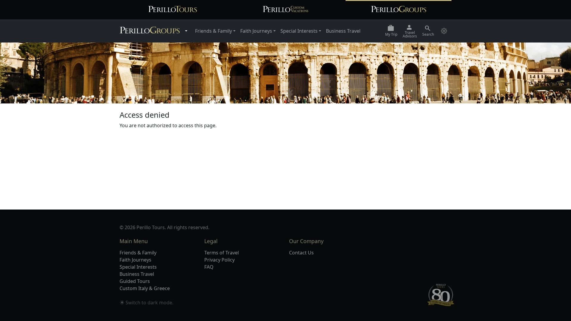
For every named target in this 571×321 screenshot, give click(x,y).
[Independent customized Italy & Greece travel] (285, 9)
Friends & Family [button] (213, 31)
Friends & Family (138, 252)
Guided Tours (135, 281)
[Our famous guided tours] (172, 9)
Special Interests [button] (299, 31)
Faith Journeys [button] (256, 31)
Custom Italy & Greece (145, 288)
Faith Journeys (135, 260)
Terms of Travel (221, 252)
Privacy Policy (219, 260)
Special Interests (138, 267)
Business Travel (343, 31)
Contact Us (301, 252)
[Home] (150, 31)
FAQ (209, 267)
